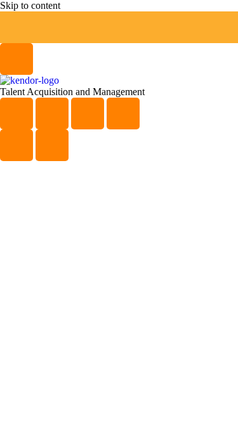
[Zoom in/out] (16, 113)
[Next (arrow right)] (52, 145)
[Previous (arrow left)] (16, 145)
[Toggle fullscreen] (52, 113)
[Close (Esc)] (123, 113)
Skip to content (30, 5)
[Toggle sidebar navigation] (16, 27)
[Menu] (16, 59)
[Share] (87, 113)
